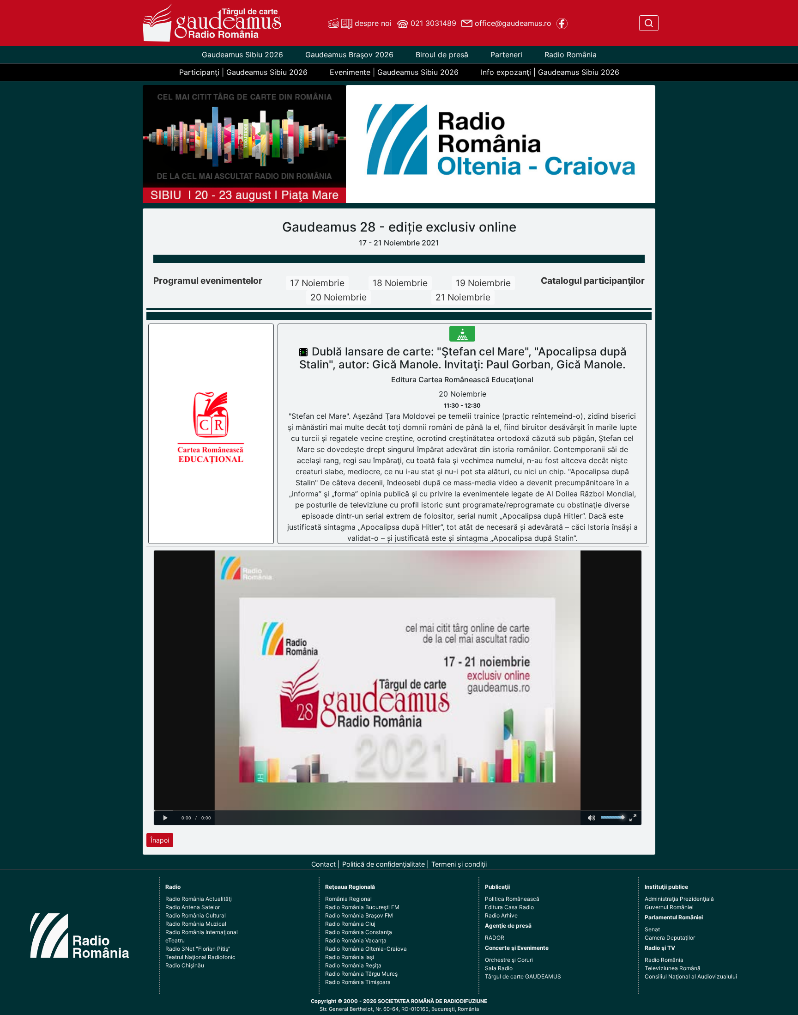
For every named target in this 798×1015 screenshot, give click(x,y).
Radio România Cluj (350, 923)
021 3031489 (432, 23)
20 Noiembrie (338, 297)
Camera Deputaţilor (670, 937)
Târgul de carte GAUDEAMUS (523, 976)
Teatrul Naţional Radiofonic (200, 957)
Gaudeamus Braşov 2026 (349, 54)
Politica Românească (512, 898)
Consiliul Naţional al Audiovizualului (691, 976)
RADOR (494, 937)
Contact (323, 864)
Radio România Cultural (195, 915)
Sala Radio (499, 968)
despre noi (372, 23)
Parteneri (506, 54)
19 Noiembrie (483, 282)
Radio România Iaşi (349, 957)
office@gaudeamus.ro (511, 23)
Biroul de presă (442, 54)
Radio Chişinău (184, 965)
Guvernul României (669, 907)
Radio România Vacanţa (356, 940)
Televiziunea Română (673, 968)
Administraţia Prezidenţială (679, 898)
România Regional (348, 898)
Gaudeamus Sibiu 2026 (242, 54)
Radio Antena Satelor (192, 907)
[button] (369, 144)
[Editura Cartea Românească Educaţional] (211, 433)
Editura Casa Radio (509, 907)
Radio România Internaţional (201, 932)
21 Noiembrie (462, 297)
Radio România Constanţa (358, 932)
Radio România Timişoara (358, 981)
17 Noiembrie (317, 282)
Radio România (570, 54)
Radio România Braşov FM (359, 915)
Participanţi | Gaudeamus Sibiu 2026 (243, 72)
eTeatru (175, 940)
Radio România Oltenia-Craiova (366, 948)
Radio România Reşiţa (353, 965)
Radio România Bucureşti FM (362, 907)
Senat (652, 929)
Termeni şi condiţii (459, 864)
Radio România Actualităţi (198, 898)
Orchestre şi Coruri (509, 959)
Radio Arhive (501, 915)
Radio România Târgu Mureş (361, 973)
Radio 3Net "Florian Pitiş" (197, 948)
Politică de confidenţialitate (383, 864)
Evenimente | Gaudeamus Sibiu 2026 (394, 72)
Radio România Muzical (195, 923)
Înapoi (160, 840)
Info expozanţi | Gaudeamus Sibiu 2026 (550, 72)
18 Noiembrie (400, 282)
